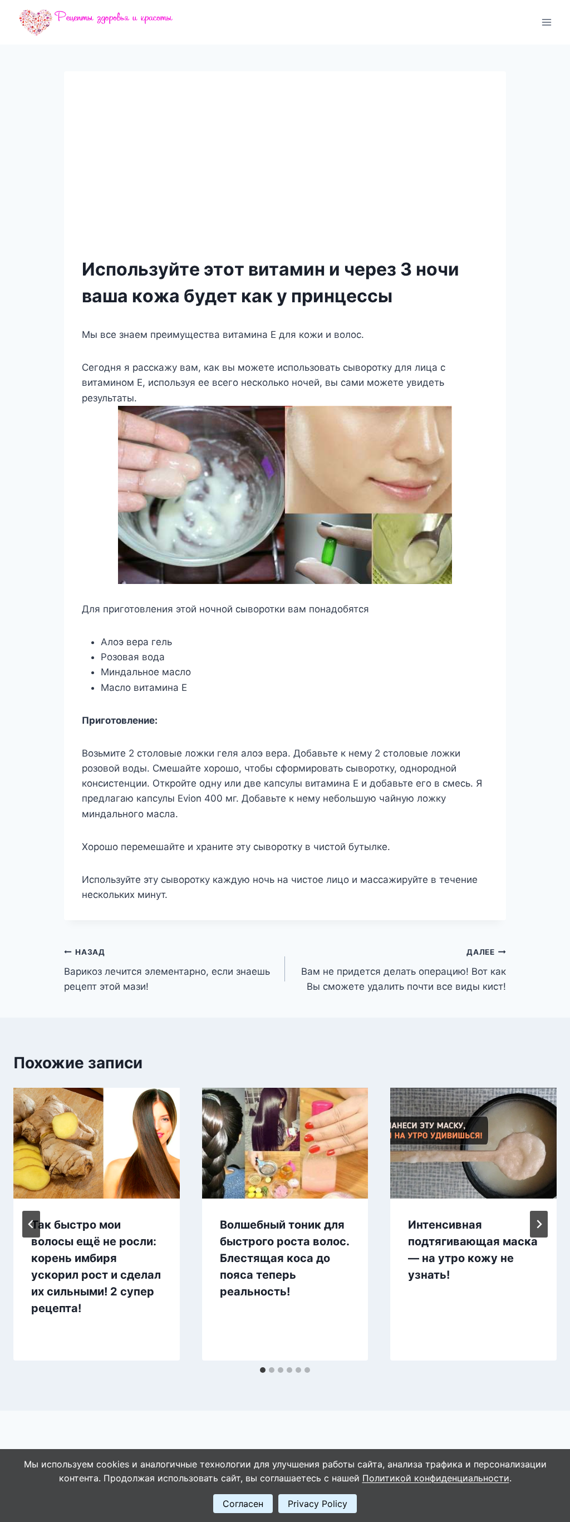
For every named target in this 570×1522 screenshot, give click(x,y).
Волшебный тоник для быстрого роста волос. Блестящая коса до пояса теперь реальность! (284, 1258)
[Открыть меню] (546, 22)
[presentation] (96, 1143)
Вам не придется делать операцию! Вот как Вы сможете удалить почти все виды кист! (403, 969)
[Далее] (539, 1224)
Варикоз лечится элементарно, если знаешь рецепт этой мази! (167, 969)
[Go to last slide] (31, 1224)
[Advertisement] (285, 173)
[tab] (263, 1370)
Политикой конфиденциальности (435, 1478)
